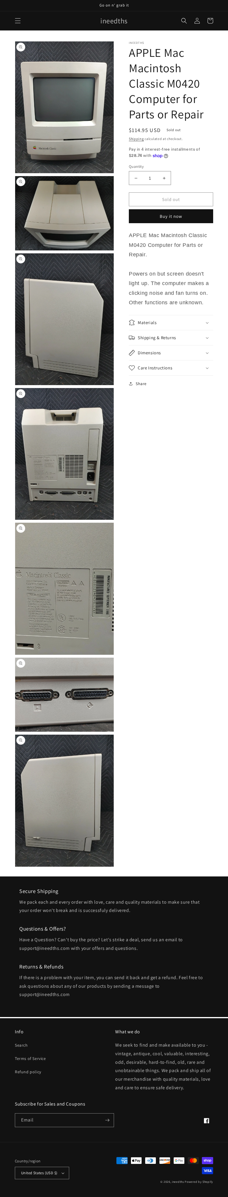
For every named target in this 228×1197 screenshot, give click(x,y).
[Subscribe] (107, 1120)
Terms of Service (30, 1058)
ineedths (178, 1182)
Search (21, 1045)
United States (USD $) (39, 1172)
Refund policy (28, 1071)
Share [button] (141, 383)
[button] (17, 20)
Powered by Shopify (199, 1182)
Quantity (136, 166)
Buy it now (171, 216)
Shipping (136, 138)
